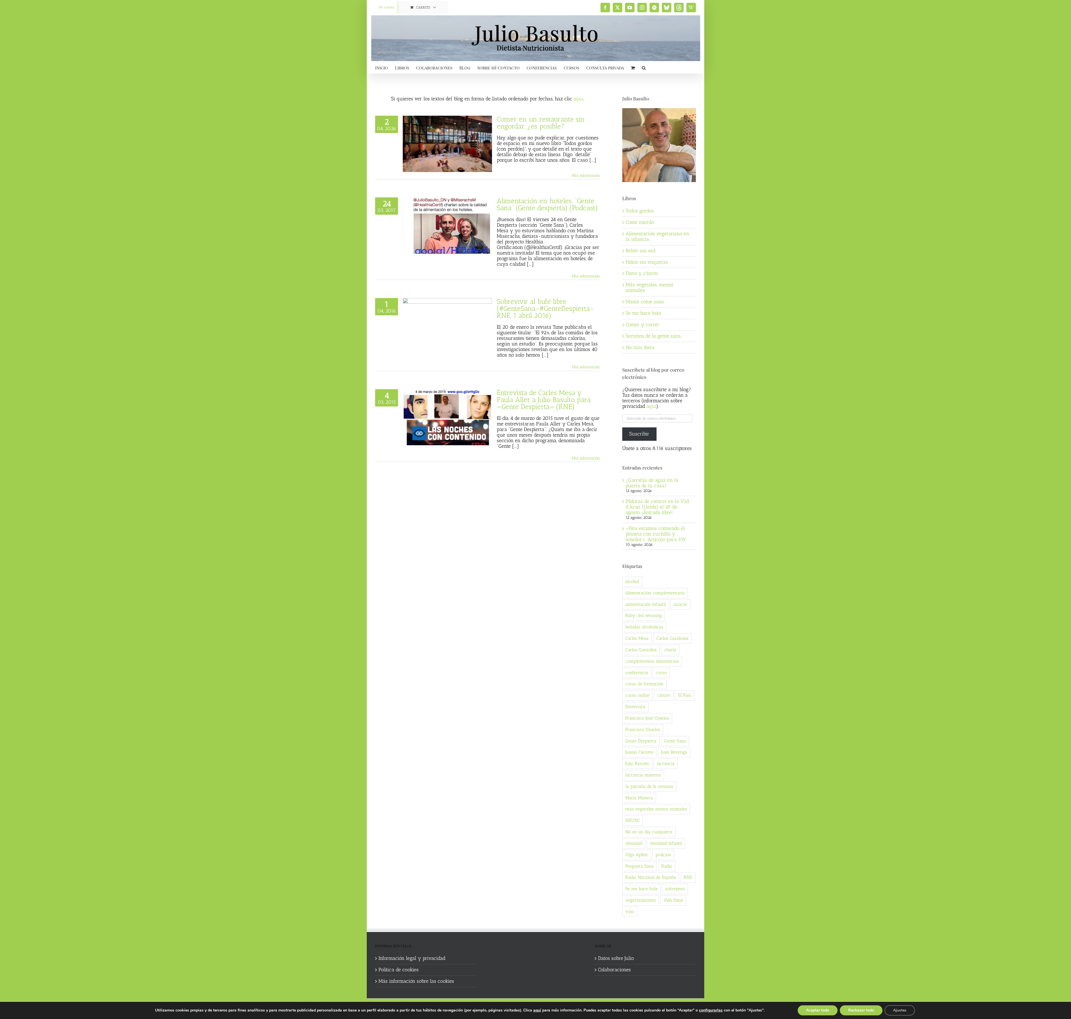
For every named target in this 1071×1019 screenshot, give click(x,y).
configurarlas (711, 1010)
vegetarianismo (640, 900)
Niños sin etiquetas (647, 262)
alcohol (632, 581)
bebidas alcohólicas (644, 627)
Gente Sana (675, 741)
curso (661, 672)
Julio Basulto (637, 763)
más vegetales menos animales (656, 809)
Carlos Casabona (672, 638)
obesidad (633, 843)
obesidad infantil (666, 843)
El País (684, 695)
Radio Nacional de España (650, 877)
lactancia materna (643, 775)
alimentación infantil (645, 604)
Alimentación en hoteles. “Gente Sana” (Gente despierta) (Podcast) (547, 204)
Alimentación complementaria (655, 593)
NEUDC (632, 820)
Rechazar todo (861, 1010)
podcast (663, 854)
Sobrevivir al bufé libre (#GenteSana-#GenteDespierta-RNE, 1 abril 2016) (545, 308)
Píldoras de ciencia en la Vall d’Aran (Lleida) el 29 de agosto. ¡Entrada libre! (657, 506)
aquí (578, 99)
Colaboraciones (614, 970)
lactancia (666, 763)
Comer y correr (642, 324)
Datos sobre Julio (616, 958)
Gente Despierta (641, 741)
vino (629, 911)
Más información (586, 175)
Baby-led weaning (643, 615)
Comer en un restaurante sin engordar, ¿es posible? (541, 122)
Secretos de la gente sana (653, 336)
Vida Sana (673, 900)
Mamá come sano (645, 302)
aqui (651, 406)
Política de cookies (398, 970)
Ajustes (899, 1010)
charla (670, 649)
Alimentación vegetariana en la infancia (657, 236)
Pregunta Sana (639, 866)
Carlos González (641, 649)
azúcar (680, 604)
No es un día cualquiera (648, 831)
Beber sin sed (640, 251)
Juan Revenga (674, 752)
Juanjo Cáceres (639, 752)
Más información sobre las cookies (416, 981)
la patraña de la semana (649, 786)
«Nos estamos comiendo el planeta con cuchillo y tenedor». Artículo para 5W (656, 534)
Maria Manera (639, 797)
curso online (637, 695)
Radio (666, 866)
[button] (644, 67)
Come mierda (640, 222)
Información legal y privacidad (411, 958)
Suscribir (639, 434)
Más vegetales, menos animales (649, 287)
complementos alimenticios (652, 661)
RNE (688, 877)
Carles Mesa (637, 638)
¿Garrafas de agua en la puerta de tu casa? (652, 483)
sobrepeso (675, 888)
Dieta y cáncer (642, 273)
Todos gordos (640, 211)
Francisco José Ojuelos (647, 718)
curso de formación (644, 683)
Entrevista (635, 706)
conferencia (636, 672)
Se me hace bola (643, 313)
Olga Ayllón (636, 854)
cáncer (663, 695)
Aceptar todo (817, 1010)
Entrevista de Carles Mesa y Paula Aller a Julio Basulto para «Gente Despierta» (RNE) (544, 399)
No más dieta (640, 347)
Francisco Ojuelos (642, 729)
